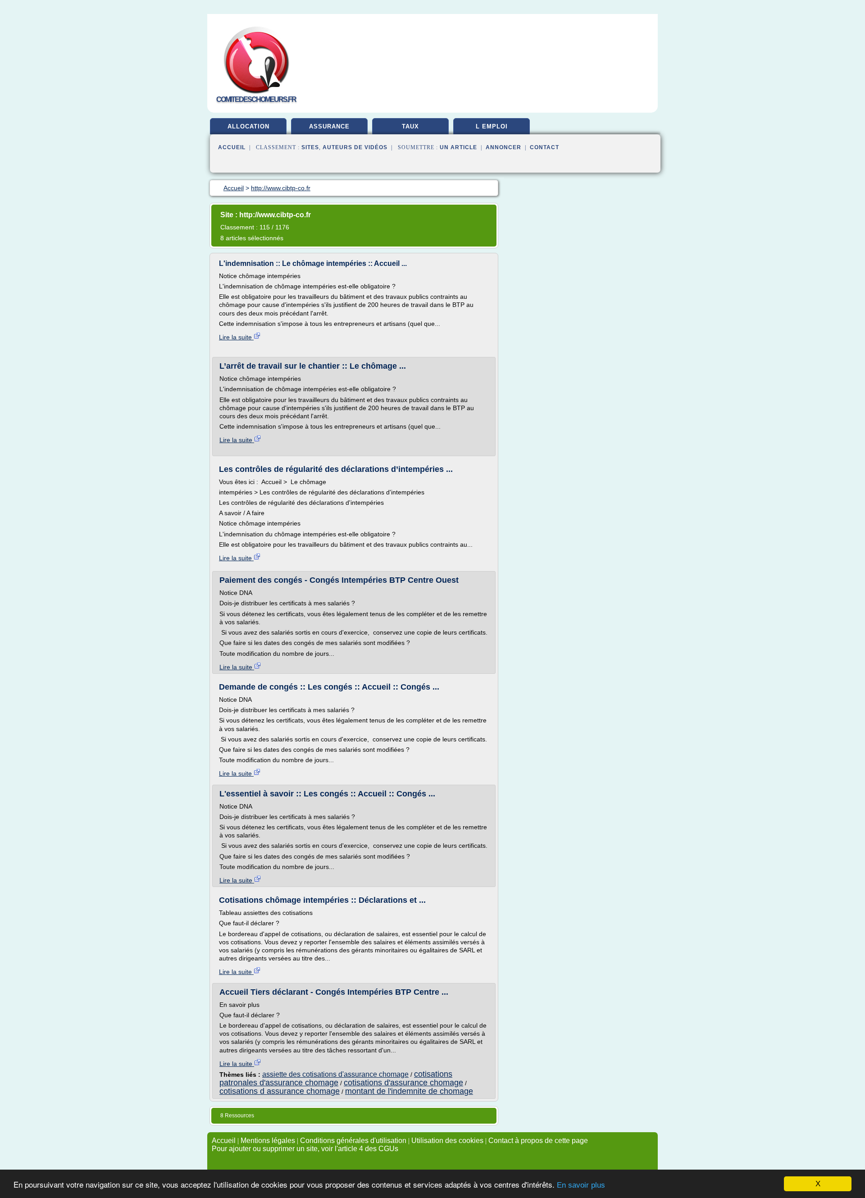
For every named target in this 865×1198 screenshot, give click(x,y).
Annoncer (503, 147)
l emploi (492, 126)
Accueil (232, 147)
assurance (329, 126)
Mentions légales (268, 1140)
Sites (310, 147)
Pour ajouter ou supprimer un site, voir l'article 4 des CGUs (305, 1148)
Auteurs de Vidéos (355, 147)
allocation (248, 126)
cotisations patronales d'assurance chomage (335, 1078)
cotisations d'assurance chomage (403, 1082)
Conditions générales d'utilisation (353, 1140)
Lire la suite (236, 337)
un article (458, 147)
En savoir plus (581, 1185)
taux (410, 126)
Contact (544, 147)
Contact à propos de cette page (538, 1140)
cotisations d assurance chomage (279, 1091)
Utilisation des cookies (447, 1140)
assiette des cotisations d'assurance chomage (335, 1074)
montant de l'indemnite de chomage (409, 1091)
